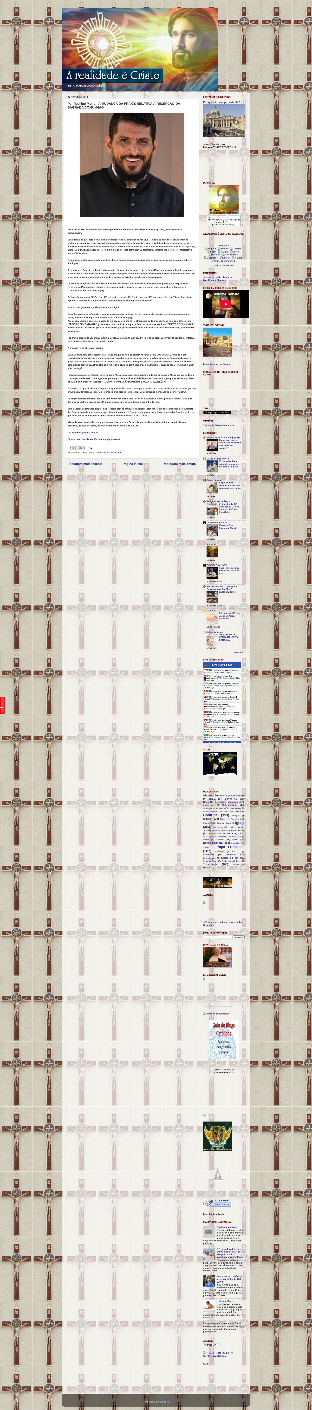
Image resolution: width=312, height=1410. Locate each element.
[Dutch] (235, 252)
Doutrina (116, 452)
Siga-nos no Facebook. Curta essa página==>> (94, 439)
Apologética (238, 795)
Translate (224, 245)
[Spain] (213, 252)
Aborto (207, 795)
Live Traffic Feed (222, 665)
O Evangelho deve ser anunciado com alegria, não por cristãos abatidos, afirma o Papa (229, 1253)
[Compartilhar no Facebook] (80, 448)
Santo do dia (230, 857)
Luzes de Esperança (218, 459)
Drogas (235, 816)
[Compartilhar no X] (77, 448)
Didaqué (237, 811)
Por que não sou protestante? (221, 102)
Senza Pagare (214, 480)
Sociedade (226, 861)
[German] (236, 248)
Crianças (220, 808)
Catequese (234, 802)
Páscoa (235, 851)
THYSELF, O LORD (217, 565)
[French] (224, 248)
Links (224, 833)
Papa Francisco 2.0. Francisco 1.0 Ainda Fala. (229, 571)
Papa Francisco (231, 847)
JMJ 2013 (229, 827)
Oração (206, 847)
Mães (205, 837)
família (207, 818)
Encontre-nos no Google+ (217, 364)
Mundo (206, 840)
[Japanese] (211, 258)
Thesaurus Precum (217, 522)
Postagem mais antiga (179, 463)
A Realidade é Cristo (227, 678)
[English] (211, 248)
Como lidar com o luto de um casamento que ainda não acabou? (230, 444)
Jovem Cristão (236, 830)
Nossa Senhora (213, 842)
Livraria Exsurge (227, 592)
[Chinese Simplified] (224, 261)
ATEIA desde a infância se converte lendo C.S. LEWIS (229, 1279)
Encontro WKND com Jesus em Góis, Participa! (229, 616)
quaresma (208, 854)
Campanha (219, 802)
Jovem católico (218, 831)
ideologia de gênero (222, 823)
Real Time (221, 742)
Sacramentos (209, 858)
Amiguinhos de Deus (218, 501)
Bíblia (206, 802)
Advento (223, 796)
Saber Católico (215, 632)
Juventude (212, 834)
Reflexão (231, 854)
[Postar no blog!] (74, 448)
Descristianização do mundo (216, 811)
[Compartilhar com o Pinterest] (83, 448)
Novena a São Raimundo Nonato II (229, 526)
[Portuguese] (230, 254)
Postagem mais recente (85, 463)
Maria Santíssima (219, 837)
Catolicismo (208, 805)
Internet (216, 827)
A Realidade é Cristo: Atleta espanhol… (221, 685)
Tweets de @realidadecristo (218, 425)
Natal (235, 839)
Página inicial (133, 463)
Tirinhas (235, 864)
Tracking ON (231, 742)
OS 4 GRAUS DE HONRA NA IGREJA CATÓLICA (229, 637)
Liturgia (235, 833)
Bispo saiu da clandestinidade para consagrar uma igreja (229, 485)
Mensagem (236, 837)
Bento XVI (231, 798)
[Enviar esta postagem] (90, 448)
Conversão (207, 808)
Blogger (164, 1402)
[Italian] (223, 252)
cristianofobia (235, 808)
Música (220, 839)
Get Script (212, 742)
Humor (206, 823)
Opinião (235, 843)
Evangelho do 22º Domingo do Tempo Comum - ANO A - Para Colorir (229, 508)
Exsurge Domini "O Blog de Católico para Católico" (222, 587)
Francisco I (236, 819)
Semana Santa (210, 861)
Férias (222, 819)
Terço (238, 861)
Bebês (212, 799)
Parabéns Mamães (226, 1227)
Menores (211, 544)
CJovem (211, 610)
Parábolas (219, 851)
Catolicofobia (229, 805)
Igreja (240, 823)
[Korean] (226, 258)
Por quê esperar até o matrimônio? (222, 1323)
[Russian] (215, 254)
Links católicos (225, 1301)
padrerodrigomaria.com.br (85, 432)
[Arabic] (237, 258)
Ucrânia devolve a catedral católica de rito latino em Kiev (229, 464)
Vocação (207, 867)
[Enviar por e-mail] (71, 448)
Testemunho (211, 864)
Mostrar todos (239, 652)
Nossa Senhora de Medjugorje (223, 437)
